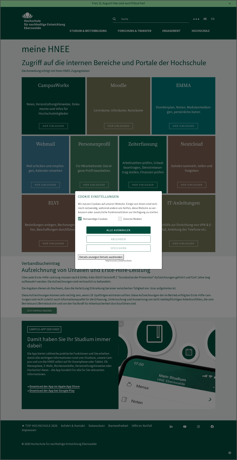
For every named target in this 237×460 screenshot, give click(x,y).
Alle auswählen (118, 230)
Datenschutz (125, 260)
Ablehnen (118, 239)
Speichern (118, 248)
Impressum (111, 260)
